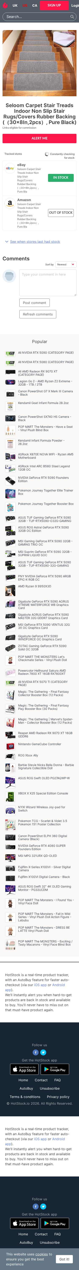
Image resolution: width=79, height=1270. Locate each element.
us (25, 5)
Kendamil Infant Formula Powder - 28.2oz (41, 442)
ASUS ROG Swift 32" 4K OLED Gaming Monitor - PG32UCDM (44, 888)
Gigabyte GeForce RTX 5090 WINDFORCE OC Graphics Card (40, 637)
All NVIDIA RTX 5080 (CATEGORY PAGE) (46, 362)
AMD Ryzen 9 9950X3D (34, 586)
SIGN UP (54, 6)
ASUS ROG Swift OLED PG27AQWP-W (44, 778)
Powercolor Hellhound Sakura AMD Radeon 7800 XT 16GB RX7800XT (42, 672)
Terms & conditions (25, 1097)
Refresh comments (38, 314)
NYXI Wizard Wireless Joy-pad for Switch (41, 808)
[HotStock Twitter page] (43, 1052)
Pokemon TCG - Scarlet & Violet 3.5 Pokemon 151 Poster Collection (42, 822)
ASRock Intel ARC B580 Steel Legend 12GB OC (44, 467)
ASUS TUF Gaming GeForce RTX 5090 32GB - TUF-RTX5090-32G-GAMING (44, 563)
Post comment (34, 303)
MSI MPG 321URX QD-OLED (37, 855)
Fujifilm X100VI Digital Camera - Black (44, 877)
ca (34, 5)
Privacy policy (58, 1097)
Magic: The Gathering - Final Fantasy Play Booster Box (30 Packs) (43, 707)
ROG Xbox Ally (28, 755)
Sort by (49, 264)
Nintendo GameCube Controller (39, 744)
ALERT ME (40, 139)
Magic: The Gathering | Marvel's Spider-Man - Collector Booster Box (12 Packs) (45, 720)
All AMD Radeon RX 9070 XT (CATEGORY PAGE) (38, 373)
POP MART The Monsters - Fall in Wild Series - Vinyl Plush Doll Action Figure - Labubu (44, 917)
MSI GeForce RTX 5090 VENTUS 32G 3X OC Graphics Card (44, 626)
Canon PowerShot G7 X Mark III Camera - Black (45, 392)
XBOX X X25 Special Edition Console (43, 793)
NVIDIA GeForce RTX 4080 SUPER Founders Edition (42, 847)
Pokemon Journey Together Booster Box (46, 503)
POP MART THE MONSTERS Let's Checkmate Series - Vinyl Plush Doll (42, 658)
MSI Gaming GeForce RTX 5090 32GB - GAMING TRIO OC (45, 542)
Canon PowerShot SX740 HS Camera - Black (44, 418)
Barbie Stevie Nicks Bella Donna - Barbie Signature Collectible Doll (46, 766)
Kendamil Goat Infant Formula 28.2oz (43, 403)
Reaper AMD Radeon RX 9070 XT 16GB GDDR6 (45, 734)
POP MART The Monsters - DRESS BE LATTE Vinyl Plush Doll (44, 929)
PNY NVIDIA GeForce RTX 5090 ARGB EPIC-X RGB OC (44, 577)
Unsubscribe (50, 1088)
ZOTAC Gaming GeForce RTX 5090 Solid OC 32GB (42, 647)
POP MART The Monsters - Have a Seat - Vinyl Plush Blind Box (45, 428)
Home (23, 1080)
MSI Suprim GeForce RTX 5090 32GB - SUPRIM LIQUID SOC (45, 553)
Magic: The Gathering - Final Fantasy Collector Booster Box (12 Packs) (43, 693)
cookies (41, 1254)
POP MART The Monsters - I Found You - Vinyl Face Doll (46, 901)
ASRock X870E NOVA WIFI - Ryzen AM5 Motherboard (46, 455)
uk (15, 5)
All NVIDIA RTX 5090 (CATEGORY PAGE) (46, 352)
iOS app (40, 985)
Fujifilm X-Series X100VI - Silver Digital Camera (44, 868)
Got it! (64, 1259)
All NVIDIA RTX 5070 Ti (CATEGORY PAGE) (43, 683)
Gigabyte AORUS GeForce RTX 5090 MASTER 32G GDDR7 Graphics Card (43, 616)
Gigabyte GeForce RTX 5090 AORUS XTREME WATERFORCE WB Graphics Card (43, 605)
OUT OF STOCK (60, 213)
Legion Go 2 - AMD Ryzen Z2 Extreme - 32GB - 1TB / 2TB (45, 382)
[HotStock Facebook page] (36, 1052)
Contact (41, 1080)
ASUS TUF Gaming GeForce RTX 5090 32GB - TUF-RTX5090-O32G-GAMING (44, 519)
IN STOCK (60, 178)
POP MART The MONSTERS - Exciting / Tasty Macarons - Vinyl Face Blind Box (45, 943)
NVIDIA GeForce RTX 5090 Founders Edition (43, 479)
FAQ (57, 1080)
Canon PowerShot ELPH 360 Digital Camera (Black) (42, 837)
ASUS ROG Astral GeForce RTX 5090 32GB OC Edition (43, 528)
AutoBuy (26, 1088)
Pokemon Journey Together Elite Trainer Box (45, 492)
